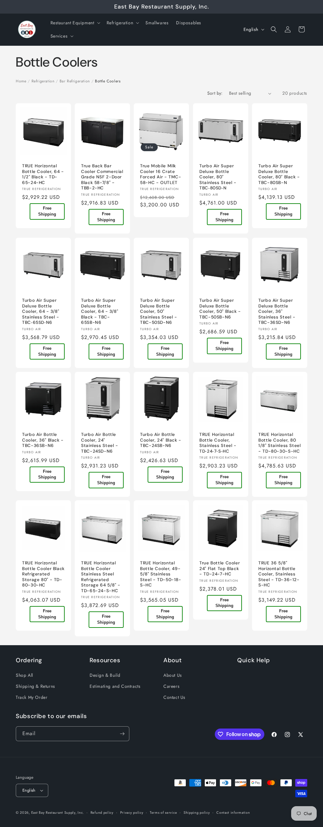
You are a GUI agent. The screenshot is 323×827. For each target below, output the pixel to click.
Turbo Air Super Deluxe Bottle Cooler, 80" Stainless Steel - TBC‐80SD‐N (218, 177)
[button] (75, 22)
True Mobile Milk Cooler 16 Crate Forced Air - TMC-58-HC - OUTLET (160, 175)
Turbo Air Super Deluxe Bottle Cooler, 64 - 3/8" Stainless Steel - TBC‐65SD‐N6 (40, 311)
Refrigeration (43, 81)
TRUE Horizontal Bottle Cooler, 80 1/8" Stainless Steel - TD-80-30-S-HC (279, 443)
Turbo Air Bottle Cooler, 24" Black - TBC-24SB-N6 (160, 440)
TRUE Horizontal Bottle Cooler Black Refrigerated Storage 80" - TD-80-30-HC (43, 574)
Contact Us (174, 697)
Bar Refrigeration (75, 81)
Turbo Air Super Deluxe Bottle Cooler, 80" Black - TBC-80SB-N (279, 175)
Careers (171, 686)
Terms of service (163, 812)
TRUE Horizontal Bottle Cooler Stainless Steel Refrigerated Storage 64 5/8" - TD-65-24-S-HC (100, 577)
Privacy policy (132, 812)
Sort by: (215, 93)
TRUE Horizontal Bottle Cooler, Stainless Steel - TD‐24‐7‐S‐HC (218, 443)
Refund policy (102, 812)
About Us (172, 675)
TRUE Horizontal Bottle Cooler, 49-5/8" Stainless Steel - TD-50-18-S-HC (160, 574)
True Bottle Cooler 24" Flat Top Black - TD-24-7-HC (219, 569)
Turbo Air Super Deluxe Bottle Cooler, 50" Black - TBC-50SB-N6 (220, 309)
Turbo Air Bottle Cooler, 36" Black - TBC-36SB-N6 (43, 440)
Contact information (233, 812)
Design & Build (105, 675)
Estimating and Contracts (115, 686)
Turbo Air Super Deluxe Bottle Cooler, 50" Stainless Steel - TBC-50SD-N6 (158, 311)
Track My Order (31, 697)
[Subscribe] (122, 733)
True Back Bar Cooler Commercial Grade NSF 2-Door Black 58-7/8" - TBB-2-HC (102, 177)
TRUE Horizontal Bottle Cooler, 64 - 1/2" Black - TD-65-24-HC (43, 175)
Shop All (24, 675)
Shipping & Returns (35, 686)
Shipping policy (197, 812)
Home (21, 81)
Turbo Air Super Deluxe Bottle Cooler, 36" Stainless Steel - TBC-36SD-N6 (277, 311)
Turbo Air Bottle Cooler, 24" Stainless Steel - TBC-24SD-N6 (99, 443)
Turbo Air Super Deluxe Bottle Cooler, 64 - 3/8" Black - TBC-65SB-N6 (99, 311)
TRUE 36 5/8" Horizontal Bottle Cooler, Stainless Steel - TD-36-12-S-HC (279, 574)
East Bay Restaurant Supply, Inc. (57, 812)
